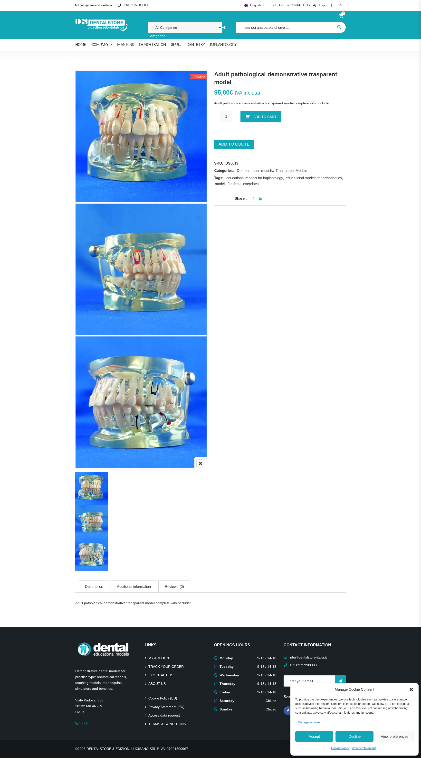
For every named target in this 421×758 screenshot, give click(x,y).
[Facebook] (288, 710)
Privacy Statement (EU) (166, 707)
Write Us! (82, 724)
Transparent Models (291, 170)
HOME (80, 45)
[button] (411, 689)
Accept (314, 736)
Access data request (164, 715)
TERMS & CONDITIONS (167, 724)
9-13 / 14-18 (266, 658)
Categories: (224, 170)
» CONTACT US (298, 5)
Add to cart (265, 117)
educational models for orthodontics (314, 178)
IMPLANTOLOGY (223, 45)
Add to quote (234, 144)
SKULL (176, 45)
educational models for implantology (254, 178)
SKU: (218, 163)
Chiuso (271, 701)
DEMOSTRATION (152, 45)
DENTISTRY (196, 45)
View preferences (395, 736)
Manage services (309, 722)
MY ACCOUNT (159, 658)
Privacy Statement (364, 748)
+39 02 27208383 (135, 5)
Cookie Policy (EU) (162, 698)
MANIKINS (125, 45)
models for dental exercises (237, 184)
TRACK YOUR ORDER (166, 667)
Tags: (218, 178)
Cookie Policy (340, 748)
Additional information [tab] (134, 586)
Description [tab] (94, 586)
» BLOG (278, 5)
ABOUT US (157, 684)
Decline (355, 736)
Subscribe (340, 681)
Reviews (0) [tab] (174, 586)
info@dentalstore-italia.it (97, 5)
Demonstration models (255, 170)
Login (322, 5)
